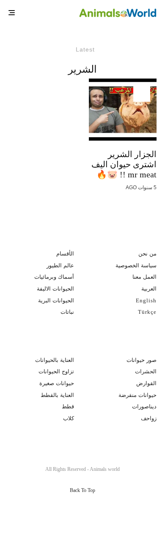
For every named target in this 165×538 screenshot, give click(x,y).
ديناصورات (144, 406)
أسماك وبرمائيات (54, 277)
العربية (149, 288)
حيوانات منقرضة (137, 395)
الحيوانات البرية (56, 300)
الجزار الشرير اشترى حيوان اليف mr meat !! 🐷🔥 (124, 164)
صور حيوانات (141, 360)
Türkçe (147, 312)
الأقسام (65, 253)
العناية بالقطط (57, 395)
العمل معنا (144, 277)
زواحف (149, 418)
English (146, 300)
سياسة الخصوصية (136, 265)
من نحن (147, 253)
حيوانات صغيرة (56, 383)
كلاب (68, 418)
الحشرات (146, 371)
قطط (68, 406)
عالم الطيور (60, 265)
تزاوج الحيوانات (56, 371)
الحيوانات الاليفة (55, 288)
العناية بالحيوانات (54, 360)
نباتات (67, 312)
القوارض (146, 383)
